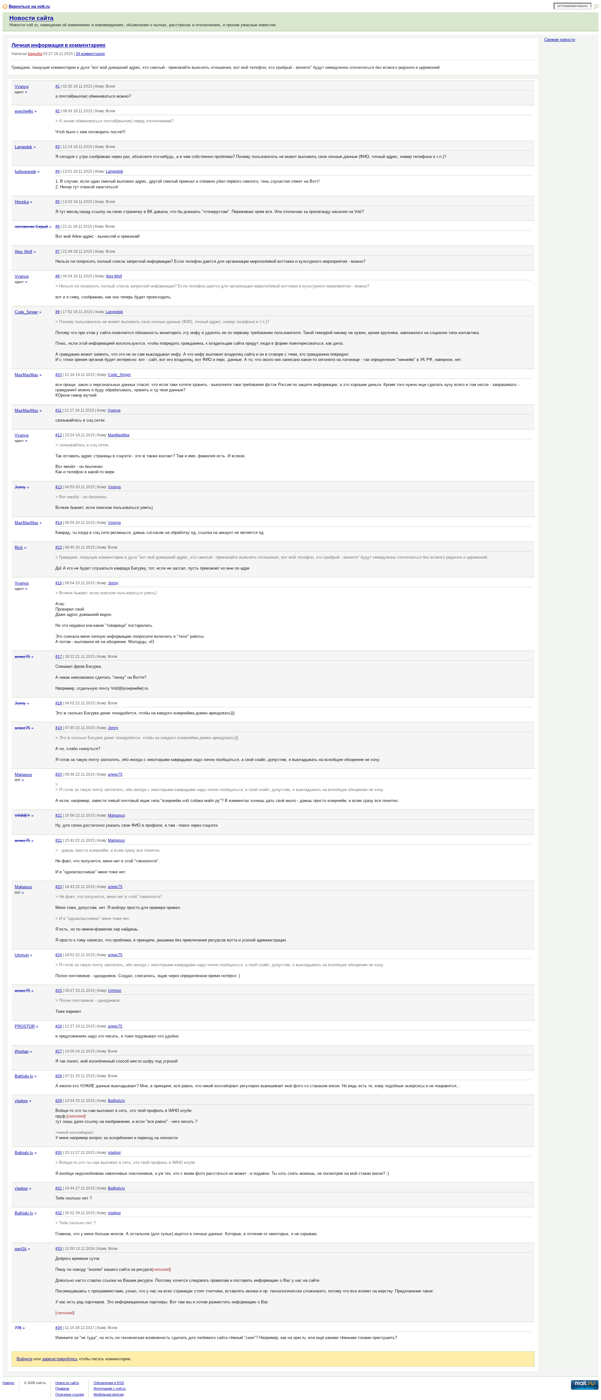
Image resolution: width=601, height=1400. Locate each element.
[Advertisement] (569, 142)
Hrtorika (22, 202)
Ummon (22, 955)
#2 (57, 111)
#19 (58, 728)
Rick (19, 547)
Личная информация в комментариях (58, 45)
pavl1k (21, 1248)
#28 (58, 1076)
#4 (57, 171)
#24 (58, 955)
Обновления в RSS (109, 1383)
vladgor (21, 1100)
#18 (58, 703)
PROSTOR (25, 1026)
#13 (58, 487)
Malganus (23, 774)
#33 (58, 1248)
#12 (58, 435)
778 (18, 1328)
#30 (58, 1152)
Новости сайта (31, 18)
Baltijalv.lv (24, 1076)
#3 (57, 147)
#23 (58, 887)
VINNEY (22, 815)
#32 (58, 1213)
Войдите (25, 1359)
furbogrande (25, 171)
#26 (58, 1026)
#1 (57, 86)
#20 (58, 774)
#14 (58, 522)
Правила (62, 1388)
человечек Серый (31, 226)
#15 (58, 547)
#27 (58, 1051)
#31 (58, 1188)
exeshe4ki (24, 111)
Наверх (8, 1383)
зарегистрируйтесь (60, 1359)
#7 (57, 251)
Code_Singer (26, 312)
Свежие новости (559, 39)
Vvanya (21, 86)
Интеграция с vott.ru (110, 1388)
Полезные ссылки (69, 1394)
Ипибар (21, 1051)
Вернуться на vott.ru (29, 6)
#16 (58, 583)
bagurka (35, 54)
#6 (57, 226)
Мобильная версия (109, 1394)
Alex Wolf (23, 251)
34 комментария (90, 54)
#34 (58, 1328)
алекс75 (22, 656)
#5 (57, 202)
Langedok (23, 147)
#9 (57, 312)
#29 (58, 1100)
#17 (58, 656)
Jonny (20, 487)
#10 (58, 375)
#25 (58, 990)
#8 (57, 276)
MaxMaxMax (26, 375)
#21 (58, 815)
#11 (58, 410)
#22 (58, 840)
